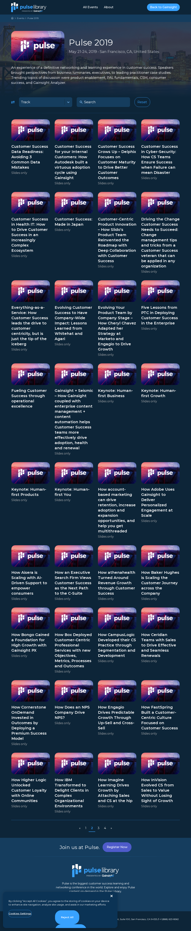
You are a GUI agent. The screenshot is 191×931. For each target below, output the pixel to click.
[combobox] (45, 102)
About (108, 7)
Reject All (67, 917)
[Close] (111, 896)
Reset (142, 102)
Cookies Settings (20, 913)
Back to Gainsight (163, 7)
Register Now (117, 847)
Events (20, 18)
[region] (60, 910)
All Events (90, 7)
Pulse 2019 (33, 18)
